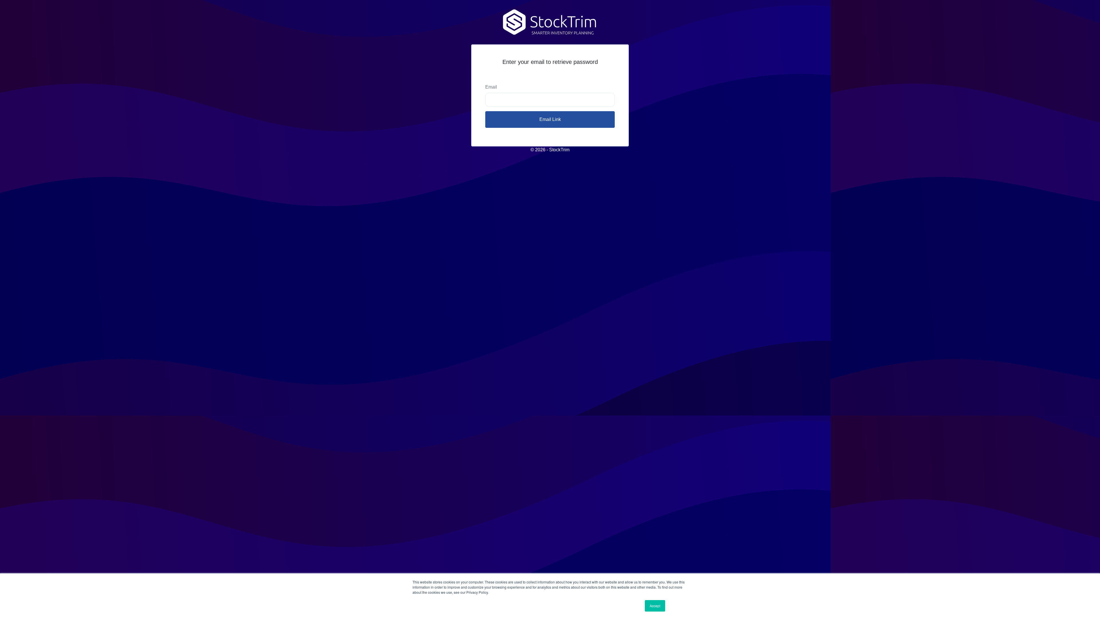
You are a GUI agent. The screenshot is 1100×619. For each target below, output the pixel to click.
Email (491, 87)
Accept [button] (655, 605)
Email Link (550, 119)
